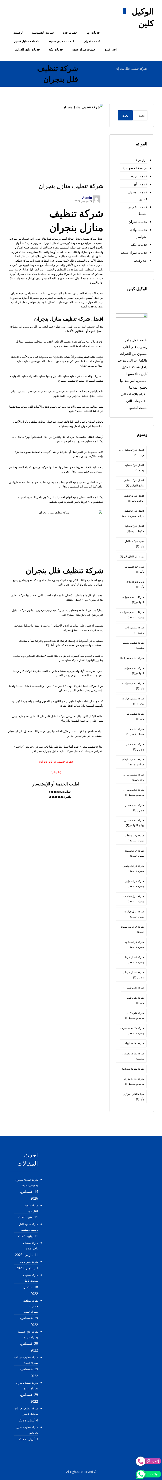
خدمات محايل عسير (137, 195)
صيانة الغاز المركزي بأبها (133, 1096)
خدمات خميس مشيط (137, 210)
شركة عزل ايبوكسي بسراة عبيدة (133, 868)
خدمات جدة (139, 176)
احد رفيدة (140, 260)
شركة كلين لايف (133, 987)
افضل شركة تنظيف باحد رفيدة (131, 452)
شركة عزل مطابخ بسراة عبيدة (134, 944)
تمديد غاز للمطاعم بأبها (134, 569)
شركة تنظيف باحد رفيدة (134, 630)
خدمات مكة (139, 244)
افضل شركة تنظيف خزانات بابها (134, 498)
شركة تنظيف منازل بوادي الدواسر (133, 822)
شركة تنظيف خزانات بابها (133, 685)
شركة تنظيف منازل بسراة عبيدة (27, 1385)
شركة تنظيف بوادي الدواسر (134, 670)
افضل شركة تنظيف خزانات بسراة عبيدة (132, 513)
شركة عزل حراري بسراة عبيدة (134, 883)
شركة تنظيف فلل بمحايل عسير (135, 731)
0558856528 (56, 791)
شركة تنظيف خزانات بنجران (133, 701)
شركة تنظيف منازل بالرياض (27, 1430)
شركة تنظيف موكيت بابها (30, 1277)
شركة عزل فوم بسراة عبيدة (132, 929)
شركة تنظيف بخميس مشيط (133, 645)
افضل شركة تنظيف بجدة (134, 467)
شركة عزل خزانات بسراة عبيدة (134, 914)
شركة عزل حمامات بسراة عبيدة (133, 898)
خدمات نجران (137, 221)
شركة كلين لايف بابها (135, 1000)
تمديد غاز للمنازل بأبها (135, 584)
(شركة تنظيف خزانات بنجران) (56, 761)
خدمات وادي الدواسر (138, 233)
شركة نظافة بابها (133, 1043)
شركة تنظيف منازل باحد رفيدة (133, 777)
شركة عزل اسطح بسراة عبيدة (134, 853)
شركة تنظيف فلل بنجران (135, 746)
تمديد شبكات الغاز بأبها (134, 543)
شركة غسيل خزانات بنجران (133, 975)
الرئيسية (141, 160)
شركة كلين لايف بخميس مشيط (134, 1015)
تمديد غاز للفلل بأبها (132, 556)
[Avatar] (96, 199)
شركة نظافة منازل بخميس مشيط (134, 1081)
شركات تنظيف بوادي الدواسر (133, 599)
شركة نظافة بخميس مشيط (133, 1056)
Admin (87, 197)
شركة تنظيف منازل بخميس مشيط (133, 792)
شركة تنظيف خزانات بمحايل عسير (26, 1411)
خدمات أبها (139, 184)
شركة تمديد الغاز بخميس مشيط (28, 1227)
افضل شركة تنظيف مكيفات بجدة (134, 528)
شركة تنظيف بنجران (131, 658)
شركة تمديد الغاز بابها (31, 1208)
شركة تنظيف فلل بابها (135, 716)
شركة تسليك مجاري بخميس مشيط (26, 1182)
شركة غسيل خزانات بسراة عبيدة (133, 959)
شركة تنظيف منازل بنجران (133, 807)
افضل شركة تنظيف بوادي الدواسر (134, 483)
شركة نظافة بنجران (132, 1068)
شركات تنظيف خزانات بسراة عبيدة (132, 614)
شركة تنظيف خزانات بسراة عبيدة (26, 1360)
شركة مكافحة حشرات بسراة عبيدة (132, 1030)
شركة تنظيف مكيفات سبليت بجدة (133, 762)
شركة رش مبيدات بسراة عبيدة (134, 838)
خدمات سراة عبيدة (134, 252)
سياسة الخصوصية (135, 168)
